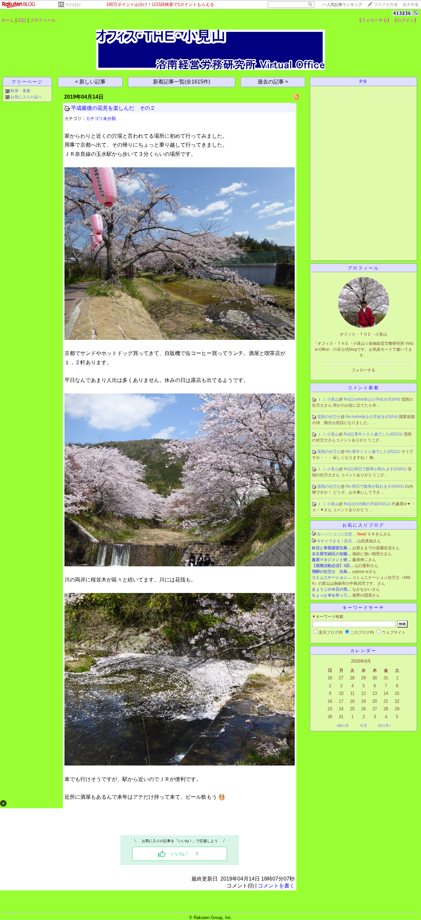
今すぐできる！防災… (336, 541)
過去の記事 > (273, 81)
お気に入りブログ (363, 525)
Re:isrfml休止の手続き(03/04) (372, 416)
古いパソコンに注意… (336, 534)
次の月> (384, 725)
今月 (363, 725)
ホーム (7, 20)
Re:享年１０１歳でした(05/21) (373, 451)
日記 (22, 20)
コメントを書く (276, 885)
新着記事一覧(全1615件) (181, 81)
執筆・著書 (20, 90)
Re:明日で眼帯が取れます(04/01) (375, 486)
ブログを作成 (386, 4)
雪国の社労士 (329, 416)
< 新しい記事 (90, 81)
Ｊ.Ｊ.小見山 (328, 399)
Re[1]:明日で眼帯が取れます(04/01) (376, 469)
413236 (402, 13)
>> (342, 4)
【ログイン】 (405, 20)
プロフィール (43, 20)
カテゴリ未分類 (101, 118)
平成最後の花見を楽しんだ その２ (113, 108)
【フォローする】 (374, 20)
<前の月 (342, 725)
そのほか (73, 4)
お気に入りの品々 (26, 97)
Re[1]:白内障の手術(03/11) (368, 504)
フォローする (363, 370)
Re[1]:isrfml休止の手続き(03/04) (372, 399)
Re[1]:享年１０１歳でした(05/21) (374, 434)
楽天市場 (410, 4)
